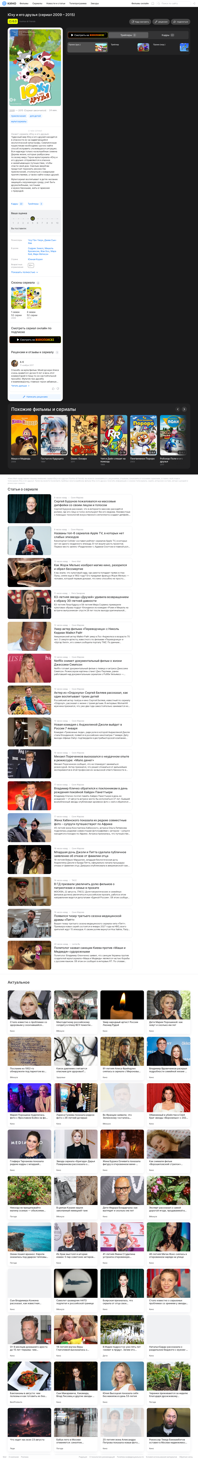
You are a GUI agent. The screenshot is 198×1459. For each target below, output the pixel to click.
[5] (33, 223)
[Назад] (177, 409)
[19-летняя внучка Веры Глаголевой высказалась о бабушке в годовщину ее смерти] (76, 1337)
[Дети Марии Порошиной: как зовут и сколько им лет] (168, 1012)
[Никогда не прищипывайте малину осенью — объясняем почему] (29, 1198)
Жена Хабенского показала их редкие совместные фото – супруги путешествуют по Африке (90, 822)
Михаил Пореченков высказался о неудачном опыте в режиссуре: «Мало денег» (91, 758)
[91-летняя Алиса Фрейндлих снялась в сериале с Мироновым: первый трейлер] (122, 1058)
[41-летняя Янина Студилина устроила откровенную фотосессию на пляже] (122, 1244)
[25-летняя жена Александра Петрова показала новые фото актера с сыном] (122, 1429)
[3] (23, 223)
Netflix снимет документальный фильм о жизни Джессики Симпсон (88, 662)
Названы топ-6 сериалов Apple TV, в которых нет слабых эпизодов (89, 535)
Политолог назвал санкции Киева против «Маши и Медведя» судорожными (90, 949)
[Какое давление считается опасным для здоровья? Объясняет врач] (76, 1058)
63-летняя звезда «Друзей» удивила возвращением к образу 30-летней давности (91, 599)
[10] (57, 223)
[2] (19, 223)
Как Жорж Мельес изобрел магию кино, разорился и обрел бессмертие (90, 567)
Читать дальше (19, 385)
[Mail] (4, 3)
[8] (48, 223)
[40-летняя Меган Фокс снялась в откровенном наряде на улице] (168, 1244)
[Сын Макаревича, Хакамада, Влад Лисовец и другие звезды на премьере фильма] (76, 1383)
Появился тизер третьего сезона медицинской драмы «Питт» (87, 917)
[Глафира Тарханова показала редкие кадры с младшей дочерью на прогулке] (29, 1151)
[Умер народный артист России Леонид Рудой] (122, 1012)
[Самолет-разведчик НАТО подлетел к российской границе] (76, 1290)
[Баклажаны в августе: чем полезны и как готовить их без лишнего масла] (29, 1383)
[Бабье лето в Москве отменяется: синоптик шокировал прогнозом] (76, 1429)
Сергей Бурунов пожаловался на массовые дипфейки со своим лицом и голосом (85, 503)
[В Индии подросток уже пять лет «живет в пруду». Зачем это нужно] (122, 1337)
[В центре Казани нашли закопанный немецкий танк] (76, 1198)
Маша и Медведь (20, 458)
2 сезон (31, 312)
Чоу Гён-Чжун (35, 240)
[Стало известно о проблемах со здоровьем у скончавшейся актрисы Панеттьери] (29, 1012)
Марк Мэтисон (40, 254)
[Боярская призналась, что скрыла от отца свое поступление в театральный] (122, 1290)
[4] (28, 223)
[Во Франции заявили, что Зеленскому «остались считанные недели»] (122, 1105)
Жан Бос (44, 251)
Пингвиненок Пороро (142, 458)
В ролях (14, 248)
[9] (52, 223)
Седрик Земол (35, 248)
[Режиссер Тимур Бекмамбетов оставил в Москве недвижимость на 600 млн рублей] (168, 1429)
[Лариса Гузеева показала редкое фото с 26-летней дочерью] (76, 1105)
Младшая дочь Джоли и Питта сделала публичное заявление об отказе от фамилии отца (90, 854)
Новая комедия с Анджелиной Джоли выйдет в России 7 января (88, 726)
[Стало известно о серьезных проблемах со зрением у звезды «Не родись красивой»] (168, 1290)
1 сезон (15, 312)
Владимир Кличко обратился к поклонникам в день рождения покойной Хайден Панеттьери (91, 790)
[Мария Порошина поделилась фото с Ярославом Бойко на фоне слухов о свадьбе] (29, 1105)
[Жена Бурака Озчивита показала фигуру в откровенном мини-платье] (122, 1151)
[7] (43, 223)
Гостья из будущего (52, 458)
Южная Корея (35, 259)
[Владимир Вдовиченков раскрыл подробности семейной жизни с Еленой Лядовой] (168, 1058)
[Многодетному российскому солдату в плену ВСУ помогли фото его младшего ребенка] (76, 1012)
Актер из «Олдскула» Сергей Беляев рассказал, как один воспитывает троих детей (91, 694)
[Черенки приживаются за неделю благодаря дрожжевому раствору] (168, 1383)
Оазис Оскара (79, 458)
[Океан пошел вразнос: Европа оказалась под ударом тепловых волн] (29, 1244)
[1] (14, 223)
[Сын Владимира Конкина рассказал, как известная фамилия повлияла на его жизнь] (29, 1290)
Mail (4, 1457)
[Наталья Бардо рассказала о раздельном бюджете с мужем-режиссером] (168, 1337)
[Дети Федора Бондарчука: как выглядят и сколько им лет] (122, 1198)
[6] (38, 223)
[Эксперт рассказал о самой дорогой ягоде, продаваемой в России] (168, 1198)
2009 (12, 110)
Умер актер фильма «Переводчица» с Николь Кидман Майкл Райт (86, 630)
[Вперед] (184, 409)
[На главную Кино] (11, 3)
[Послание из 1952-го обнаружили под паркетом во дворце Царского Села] (29, 1058)
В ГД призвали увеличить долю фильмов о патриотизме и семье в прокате (84, 886)
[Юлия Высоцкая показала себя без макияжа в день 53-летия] (122, 1383)
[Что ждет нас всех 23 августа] (29, 1429)
